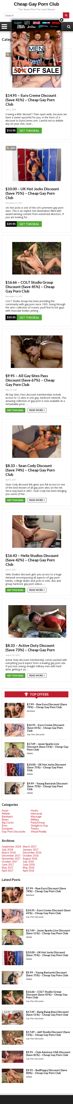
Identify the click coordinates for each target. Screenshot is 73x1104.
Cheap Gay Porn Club (36, 4)
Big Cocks (8, 822)
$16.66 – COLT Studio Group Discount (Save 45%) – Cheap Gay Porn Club (30, 286)
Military (35, 819)
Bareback (31, 711)
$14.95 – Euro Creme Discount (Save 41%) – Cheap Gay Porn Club (30, 99)
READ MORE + (37, 410)
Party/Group (38, 822)
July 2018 (7, 849)
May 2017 (7, 867)
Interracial (36, 813)
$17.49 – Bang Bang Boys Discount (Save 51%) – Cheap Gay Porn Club (47, 1013)
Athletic (30, 753)
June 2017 (8, 864)
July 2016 (28, 861)
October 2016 (30, 855)
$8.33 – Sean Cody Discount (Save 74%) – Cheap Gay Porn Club (30, 470)
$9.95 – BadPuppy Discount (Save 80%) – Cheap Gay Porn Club (46, 1071)
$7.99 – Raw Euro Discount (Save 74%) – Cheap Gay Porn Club (47, 706)
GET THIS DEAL (29, 130)
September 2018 (11, 846)
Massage (36, 816)
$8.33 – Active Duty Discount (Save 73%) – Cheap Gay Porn (30, 647)
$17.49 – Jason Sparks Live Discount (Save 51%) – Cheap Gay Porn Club (47, 746)
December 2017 (11, 855)
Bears (5, 819)
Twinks (35, 828)
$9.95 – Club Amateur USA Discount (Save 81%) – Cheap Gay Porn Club (48, 1053)
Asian (5, 810)
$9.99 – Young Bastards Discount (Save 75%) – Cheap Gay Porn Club (47, 786)
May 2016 (28, 867)
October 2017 (10, 861)
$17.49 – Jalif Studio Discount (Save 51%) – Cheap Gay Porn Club (48, 1033)
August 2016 (30, 858)
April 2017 (7, 870)
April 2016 (28, 870)
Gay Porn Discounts (35, 734)
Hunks (34, 810)
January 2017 (30, 849)
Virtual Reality (39, 831)
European (7, 828)
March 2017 (29, 846)
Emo (4, 825)
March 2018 (9, 852)
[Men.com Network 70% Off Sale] (36, 20)
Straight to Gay (39, 825)
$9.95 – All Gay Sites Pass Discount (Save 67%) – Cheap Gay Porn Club (30, 380)
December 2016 (32, 852)
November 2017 (11, 858)
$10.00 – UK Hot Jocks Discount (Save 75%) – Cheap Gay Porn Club (32, 193)
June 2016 (29, 864)
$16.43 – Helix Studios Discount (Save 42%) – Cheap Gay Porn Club (32, 559)
